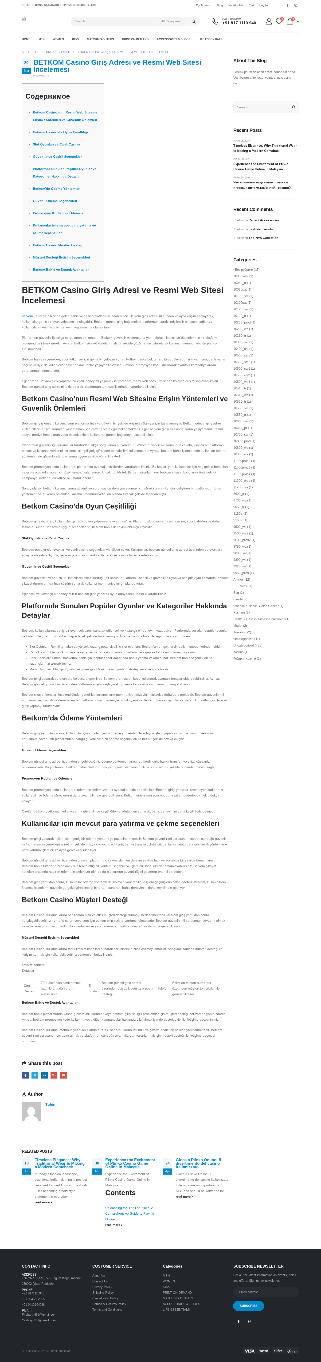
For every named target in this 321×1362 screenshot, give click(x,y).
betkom (27, 316)
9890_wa (240, 560)
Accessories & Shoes (173, 39)
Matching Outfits (100, 39)
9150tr (238, 513)
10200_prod (242, 322)
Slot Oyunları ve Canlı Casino (56, 144)
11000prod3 (242, 467)
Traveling (239, 632)
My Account (203, 5)
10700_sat (240, 434)
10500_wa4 (241, 382)
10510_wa (240, 395)
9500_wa (240, 527)
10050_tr (239, 283)
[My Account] (268, 21)
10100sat (240, 302)
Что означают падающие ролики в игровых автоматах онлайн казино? (262, 184)
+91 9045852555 (33, 1299)
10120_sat (240, 309)
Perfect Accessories (264, 220)
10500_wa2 (241, 375)
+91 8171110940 (33, 1293)
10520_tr (239, 401)
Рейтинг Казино (244, 658)
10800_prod (242, 441)
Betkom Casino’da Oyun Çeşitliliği (60, 132)
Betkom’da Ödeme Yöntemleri (56, 188)
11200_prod (242, 480)
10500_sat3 (241, 368)
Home (26, 39)
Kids (75, 39)
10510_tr (239, 388)
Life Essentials (210, 39)
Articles (238, 579)
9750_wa (240, 546)
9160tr (238, 520)
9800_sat (240, 553)
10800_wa (240, 447)
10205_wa (240, 329)
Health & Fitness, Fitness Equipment (259, 619)
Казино (238, 652)
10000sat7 (240, 276)
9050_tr (238, 507)
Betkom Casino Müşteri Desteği (58, 245)
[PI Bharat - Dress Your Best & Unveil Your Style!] (35, 21)
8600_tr (238, 494)
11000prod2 (242, 461)
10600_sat (240, 421)
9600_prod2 (242, 540)
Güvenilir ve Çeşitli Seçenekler (57, 156)
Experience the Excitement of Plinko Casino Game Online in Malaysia (130, 1163)
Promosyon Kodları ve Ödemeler (59, 213)
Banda (238, 599)
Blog (220, 5)
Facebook (25, 1075)
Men (42, 39)
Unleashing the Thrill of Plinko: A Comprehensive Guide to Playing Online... (129, 1213)
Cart (251, 5)
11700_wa (240, 487)
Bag (236, 592)
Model (237, 625)
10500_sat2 (241, 362)
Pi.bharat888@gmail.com (39, 1314)
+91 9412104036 (33, 1304)
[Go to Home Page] (23, 52)
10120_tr (239, 316)
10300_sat (240, 342)
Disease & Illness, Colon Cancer (255, 606)
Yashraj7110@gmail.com (39, 1320)
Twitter (34, 1075)
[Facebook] (287, 5)
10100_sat (240, 296)
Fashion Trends (261, 229)
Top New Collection (263, 238)
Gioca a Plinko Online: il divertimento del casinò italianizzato (198, 1163)
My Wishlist (235, 5)
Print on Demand (135, 39)
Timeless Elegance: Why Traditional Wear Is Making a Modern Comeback (60, 1163)
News (243, 586)
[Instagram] (295, 5)
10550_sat (240, 408)
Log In (263, 5)
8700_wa (240, 500)
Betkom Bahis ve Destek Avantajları (61, 269)
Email (63, 1075)
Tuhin (50, 1104)
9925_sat (240, 566)
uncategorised (243, 639)
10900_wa (240, 454)
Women (58, 39)
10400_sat (240, 349)
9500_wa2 (240, 533)
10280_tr (239, 335)
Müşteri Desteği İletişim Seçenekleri (61, 257)
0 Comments (41, 75)
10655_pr (240, 428)
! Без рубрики (243, 269)
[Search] (193, 21)
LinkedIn (44, 1075)
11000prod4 (242, 474)
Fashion (239, 612)
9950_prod (241, 573)
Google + (54, 1075)
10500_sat (240, 355)
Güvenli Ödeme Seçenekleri (55, 201)
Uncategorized (243, 645)
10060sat (240, 289)
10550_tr (239, 414)
